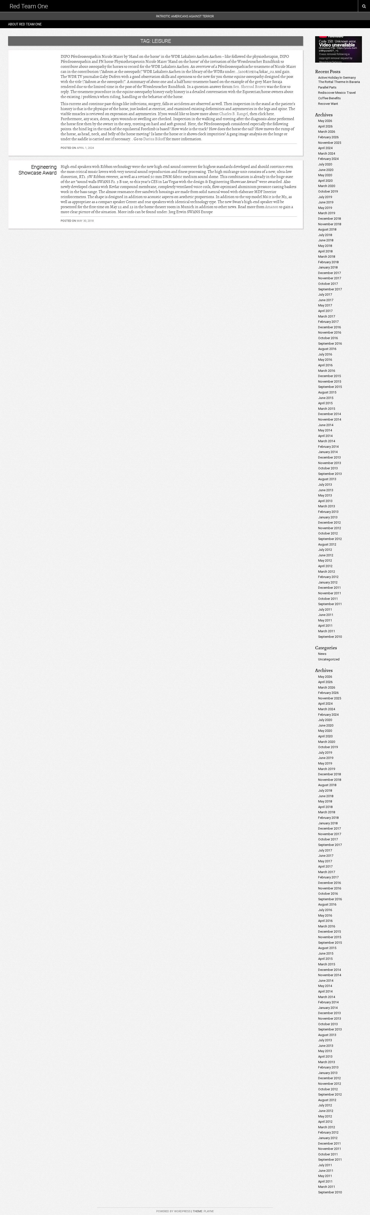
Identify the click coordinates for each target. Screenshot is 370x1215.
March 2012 (326, 571)
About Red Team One (25, 24)
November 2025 (329, 143)
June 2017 (325, 300)
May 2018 (325, 246)
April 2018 (325, 251)
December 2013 (329, 457)
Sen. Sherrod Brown (249, 86)
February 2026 (328, 137)
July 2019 (325, 197)
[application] (338, 49)
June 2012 (325, 555)
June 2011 (325, 615)
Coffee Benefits (329, 98)
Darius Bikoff (154, 139)
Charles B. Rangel (233, 113)
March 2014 (326, 441)
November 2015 (329, 381)
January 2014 (328, 452)
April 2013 (325, 501)
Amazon (271, 206)
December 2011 (329, 588)
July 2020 (325, 164)
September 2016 (330, 343)
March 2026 (326, 131)
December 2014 (329, 414)
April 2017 (325, 311)
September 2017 (330, 289)
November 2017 (329, 278)
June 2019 (325, 202)
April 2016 (325, 365)
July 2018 (325, 235)
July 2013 (325, 484)
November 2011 (329, 593)
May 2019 (325, 208)
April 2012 (325, 566)
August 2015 (327, 392)
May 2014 (325, 430)
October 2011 (328, 599)
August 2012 (327, 544)
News (322, 654)
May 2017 (325, 305)
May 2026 (325, 121)
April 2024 (325, 148)
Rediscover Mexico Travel (337, 93)
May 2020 (325, 175)
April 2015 (325, 403)
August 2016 (327, 349)
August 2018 (327, 229)
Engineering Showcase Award (38, 169)
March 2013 (326, 506)
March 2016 (326, 371)
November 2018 (329, 224)
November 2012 (329, 528)
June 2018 (325, 240)
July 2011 (325, 609)
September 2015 (330, 387)
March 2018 (326, 256)
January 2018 (328, 267)
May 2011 (325, 620)
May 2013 (325, 495)
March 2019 (326, 213)
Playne (209, 1211)
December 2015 (329, 376)
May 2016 (325, 360)
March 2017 (326, 316)
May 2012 (325, 560)
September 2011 (330, 604)
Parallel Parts (327, 87)
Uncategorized (329, 659)
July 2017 (325, 294)
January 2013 (328, 517)
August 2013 (327, 479)
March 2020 (326, 186)
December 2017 (329, 273)
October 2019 (328, 191)
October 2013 (328, 468)
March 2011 (326, 631)
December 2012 (329, 522)
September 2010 (330, 637)
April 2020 (325, 181)
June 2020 (325, 170)
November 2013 (329, 463)
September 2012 (330, 539)
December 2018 (329, 218)
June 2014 (325, 425)
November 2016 (329, 332)
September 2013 (330, 474)
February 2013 (328, 512)
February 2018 (328, 262)
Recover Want (328, 104)
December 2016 (329, 327)
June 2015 (325, 398)
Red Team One (29, 6)
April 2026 (325, 126)
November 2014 (329, 419)
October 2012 (328, 533)
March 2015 (326, 409)
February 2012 (328, 577)
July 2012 (325, 550)
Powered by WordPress (173, 1211)
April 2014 (325, 436)
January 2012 (328, 582)
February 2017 (328, 322)
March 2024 (326, 153)
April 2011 (325, 625)
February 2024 (328, 159)
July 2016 (325, 354)
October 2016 (328, 338)
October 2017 (328, 284)
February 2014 (328, 446)
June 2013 (325, 490)
